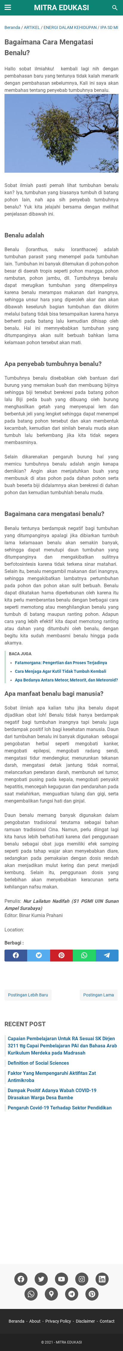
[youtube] (61, 1279)
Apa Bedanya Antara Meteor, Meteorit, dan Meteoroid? (66, 680)
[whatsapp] (84, 956)
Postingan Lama (98, 995)
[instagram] (81, 1279)
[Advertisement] (61, 1184)
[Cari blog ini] (115, 7)
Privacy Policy (58, 1321)
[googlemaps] (51, 1294)
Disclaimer (85, 1321)
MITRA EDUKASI (61, 7)
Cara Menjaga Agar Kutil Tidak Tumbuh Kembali (60, 671)
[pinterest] (61, 956)
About (35, 1321)
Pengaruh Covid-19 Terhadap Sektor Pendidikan (60, 1108)
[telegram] (107, 956)
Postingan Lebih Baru (28, 995)
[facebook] (15, 956)
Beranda (16, 1321)
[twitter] (38, 956)
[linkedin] (102, 1279)
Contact (107, 1321)
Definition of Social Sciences (38, 1063)
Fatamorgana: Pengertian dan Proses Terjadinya (61, 662)
